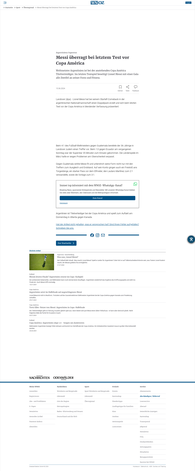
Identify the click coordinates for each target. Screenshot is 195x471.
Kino (114, 411)
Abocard (143, 406)
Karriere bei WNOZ (147, 462)
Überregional (90, 401)
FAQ (141, 437)
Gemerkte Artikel (36, 416)
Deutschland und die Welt (67, 416)
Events (115, 391)
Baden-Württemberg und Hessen (70, 411)
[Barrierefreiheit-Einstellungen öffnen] (191, 239)
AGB (150, 466)
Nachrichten (62, 387)
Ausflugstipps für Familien (122, 406)
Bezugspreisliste (146, 457)
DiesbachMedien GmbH (38, 466)
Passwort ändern (35, 422)
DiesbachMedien (146, 442)
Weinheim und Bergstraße (67, 391)
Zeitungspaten (145, 447)
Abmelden (33, 427)
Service (143, 387)
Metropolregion (63, 406)
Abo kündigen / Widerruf (150, 396)
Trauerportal (145, 422)
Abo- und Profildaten (37, 401)
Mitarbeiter (144, 452)
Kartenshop (116, 396)
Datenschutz (144, 466)
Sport (87, 387)
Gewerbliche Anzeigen (148, 411)
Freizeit (115, 387)
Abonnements (145, 391)
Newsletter (33, 411)
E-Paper (32, 406)
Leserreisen (116, 427)
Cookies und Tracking (159, 466)
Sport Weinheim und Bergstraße (97, 391)
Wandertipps (117, 401)
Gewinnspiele (117, 422)
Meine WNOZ (34, 387)
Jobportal (143, 427)
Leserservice (145, 401)
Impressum (64, 203)
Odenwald (61, 396)
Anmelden (33, 391)
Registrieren (34, 396)
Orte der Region (63, 401)
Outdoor (115, 416)
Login (188, 3)
